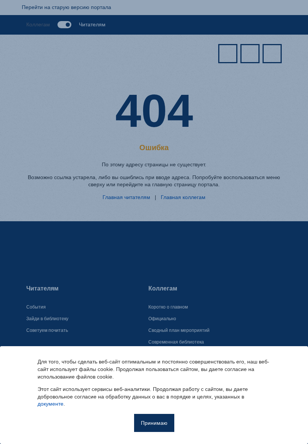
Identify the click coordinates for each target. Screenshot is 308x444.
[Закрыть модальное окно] (293, 360)
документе (50, 404)
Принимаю (154, 423)
